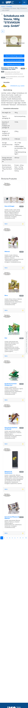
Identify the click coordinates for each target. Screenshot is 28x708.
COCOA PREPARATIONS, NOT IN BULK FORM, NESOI (15, 77)
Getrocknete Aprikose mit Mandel (11, 428)
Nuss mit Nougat (9, 206)
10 (26, 538)
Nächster (22, 43)
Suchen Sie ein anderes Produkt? (26, 343)
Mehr (6, 224)
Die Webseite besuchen (14, 64)
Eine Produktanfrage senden (14, 56)
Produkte (9, 6)
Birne (6, 295)
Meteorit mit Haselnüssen (8, 472)
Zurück (5, 43)
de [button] (24, 2)
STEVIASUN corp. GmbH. (17, 86)
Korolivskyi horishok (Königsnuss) (11, 384)
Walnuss (7, 251)
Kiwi (6, 338)
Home (3, 6)
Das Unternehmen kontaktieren (14, 60)
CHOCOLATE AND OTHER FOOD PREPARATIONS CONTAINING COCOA (14, 73)
